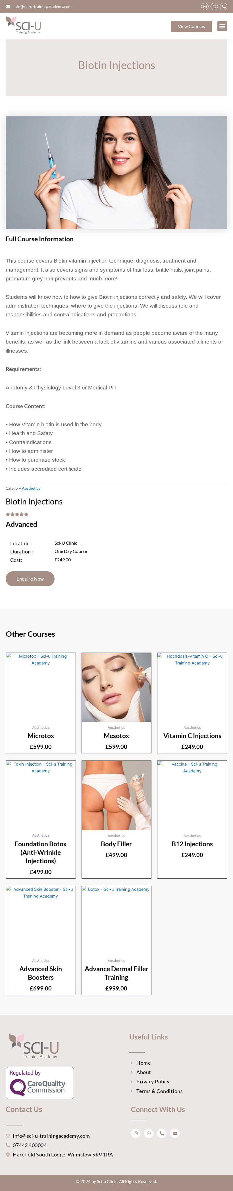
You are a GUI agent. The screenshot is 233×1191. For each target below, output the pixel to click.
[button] (222, 26)
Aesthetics (31, 488)
